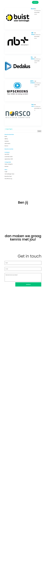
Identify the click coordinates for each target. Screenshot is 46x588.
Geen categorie (9, 164)
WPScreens (7, 143)
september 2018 (9, 159)
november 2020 (9, 156)
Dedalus (7, 141)
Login (6, 171)
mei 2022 (7, 154)
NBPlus (6, 138)
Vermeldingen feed (9, 174)
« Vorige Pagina (8, 129)
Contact (35, 2)
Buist (32, 8)
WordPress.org (8, 178)
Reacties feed (8, 176)
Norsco (6, 146)
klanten (35, 14)
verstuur (28, 284)
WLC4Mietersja (37, 10)
